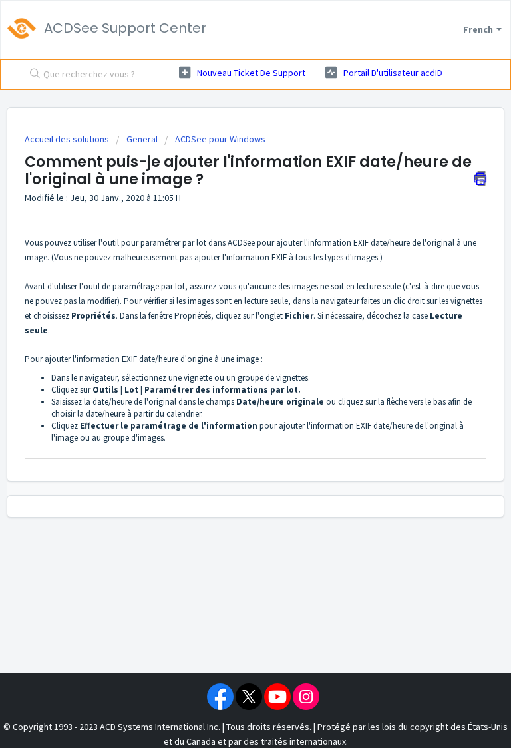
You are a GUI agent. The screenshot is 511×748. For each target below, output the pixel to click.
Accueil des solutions (68, 139)
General (142, 139)
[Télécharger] (231, 365)
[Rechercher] (32, 74)
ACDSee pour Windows (220, 139)
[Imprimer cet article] (480, 178)
